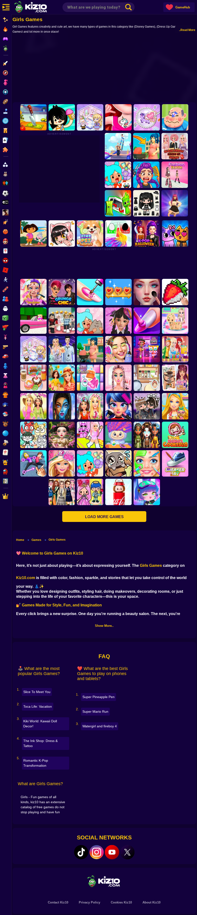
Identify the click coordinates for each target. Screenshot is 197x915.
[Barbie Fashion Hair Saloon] (62, 463)
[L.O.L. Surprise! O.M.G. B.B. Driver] (147, 349)
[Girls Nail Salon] (147, 320)
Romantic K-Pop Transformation (35, 763)
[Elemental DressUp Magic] (147, 435)
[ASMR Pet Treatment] (90, 233)
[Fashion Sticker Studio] (146, 203)
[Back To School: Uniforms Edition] (62, 492)
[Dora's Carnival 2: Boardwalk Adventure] (33, 233)
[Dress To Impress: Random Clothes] (62, 320)
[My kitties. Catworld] (175, 233)
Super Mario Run (95, 711)
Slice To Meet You (36, 692)
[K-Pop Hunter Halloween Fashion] (147, 233)
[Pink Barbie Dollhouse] (33, 320)
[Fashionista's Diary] (62, 233)
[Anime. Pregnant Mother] (90, 349)
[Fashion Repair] (175, 349)
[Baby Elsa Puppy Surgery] (175, 320)
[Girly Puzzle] (90, 378)
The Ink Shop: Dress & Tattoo (40, 743)
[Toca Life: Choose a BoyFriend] (90, 492)
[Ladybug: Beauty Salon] (118, 406)
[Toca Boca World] (118, 174)
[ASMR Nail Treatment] (175, 378)
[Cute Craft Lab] (147, 117)
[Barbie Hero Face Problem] (33, 292)
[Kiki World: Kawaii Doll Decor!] (90, 117)
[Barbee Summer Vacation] (62, 378)
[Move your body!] (33, 463)
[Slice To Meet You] (33, 117)
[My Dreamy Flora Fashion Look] (90, 406)
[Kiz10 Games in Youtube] (112, 852)
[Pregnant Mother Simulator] (146, 146)
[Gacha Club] (147, 492)
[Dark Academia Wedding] (62, 349)
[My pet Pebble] (118, 463)
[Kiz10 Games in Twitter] (127, 852)
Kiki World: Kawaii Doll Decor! (40, 723)
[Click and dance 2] (174, 203)
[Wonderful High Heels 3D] (118, 146)
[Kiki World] (33, 349)
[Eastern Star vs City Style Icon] (62, 435)
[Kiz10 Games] (104, 881)
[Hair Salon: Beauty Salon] (118, 320)
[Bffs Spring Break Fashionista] (33, 406)
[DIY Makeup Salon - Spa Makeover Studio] (147, 463)
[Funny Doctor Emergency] (175, 117)
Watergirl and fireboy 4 (99, 726)
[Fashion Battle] (174, 174)
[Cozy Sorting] (118, 292)
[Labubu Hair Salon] (118, 435)
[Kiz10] (38, 7)
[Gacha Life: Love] (147, 406)
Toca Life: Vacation (37, 706)
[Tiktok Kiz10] (81, 852)
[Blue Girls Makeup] (62, 406)
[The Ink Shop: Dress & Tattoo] (118, 117)
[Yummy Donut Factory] (33, 378)
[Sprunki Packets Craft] (118, 203)
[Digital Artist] (175, 292)
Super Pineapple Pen (98, 697)
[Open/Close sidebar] (6, 7)
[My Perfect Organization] (147, 378)
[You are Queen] (118, 233)
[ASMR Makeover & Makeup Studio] (147, 292)
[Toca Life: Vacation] (62, 117)
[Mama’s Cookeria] (175, 435)
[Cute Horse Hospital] (175, 406)
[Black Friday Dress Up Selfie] (174, 146)
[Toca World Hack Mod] (90, 320)
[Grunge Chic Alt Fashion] (62, 292)
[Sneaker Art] (175, 463)
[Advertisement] (104, 67)
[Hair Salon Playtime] (146, 174)
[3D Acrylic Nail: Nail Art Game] (90, 292)
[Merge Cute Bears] (33, 435)
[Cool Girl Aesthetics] (118, 349)
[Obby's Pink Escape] (90, 435)
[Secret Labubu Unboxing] (118, 492)
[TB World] (90, 463)
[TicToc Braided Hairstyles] (118, 378)
